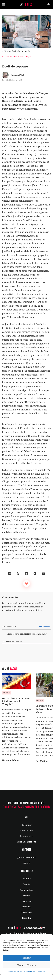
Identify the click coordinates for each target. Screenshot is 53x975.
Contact (26, 862)
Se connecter (26, 836)
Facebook (26, 906)
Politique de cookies (14, 971)
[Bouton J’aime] (26, 583)
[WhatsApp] (35, 574)
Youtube (27, 878)
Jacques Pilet (17, 74)
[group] (17, 718)
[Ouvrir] (3, 4)
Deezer (26, 895)
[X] (18, 574)
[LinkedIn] (26, 574)
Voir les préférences (26, 965)
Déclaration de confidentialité (34, 971)
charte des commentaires (29, 610)
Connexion (45, 626)
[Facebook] (10, 574)
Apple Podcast (26, 889)
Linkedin (26, 917)
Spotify (26, 884)
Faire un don (26, 830)
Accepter (27, 957)
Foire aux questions (26, 841)
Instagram (27, 901)
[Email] (43, 574)
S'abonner (27, 824)
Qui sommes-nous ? (26, 857)
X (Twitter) (26, 912)
